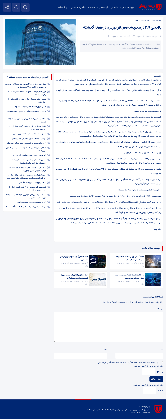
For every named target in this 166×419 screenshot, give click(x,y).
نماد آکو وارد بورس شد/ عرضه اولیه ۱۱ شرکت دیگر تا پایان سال (129, 258)
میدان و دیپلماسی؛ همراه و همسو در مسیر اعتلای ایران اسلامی (26, 149)
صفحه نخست (156, 20)
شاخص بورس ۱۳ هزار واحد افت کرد (32, 182)
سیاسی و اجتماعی (79, 7)
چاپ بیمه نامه (144, 406)
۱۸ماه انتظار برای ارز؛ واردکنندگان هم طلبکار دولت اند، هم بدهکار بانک (26, 128)
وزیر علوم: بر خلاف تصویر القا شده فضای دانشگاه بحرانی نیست (27, 93)
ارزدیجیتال (103, 7)
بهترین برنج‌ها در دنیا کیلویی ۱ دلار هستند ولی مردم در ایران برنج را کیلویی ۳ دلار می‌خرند (25, 85)
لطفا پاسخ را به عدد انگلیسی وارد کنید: (148, 366)
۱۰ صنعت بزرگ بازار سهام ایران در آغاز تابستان (74, 258)
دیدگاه (160, 308)
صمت (92, 7)
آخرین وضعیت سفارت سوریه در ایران (31, 202)
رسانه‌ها (63, 7)
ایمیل (104, 349)
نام (161, 349)
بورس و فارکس (128, 7)
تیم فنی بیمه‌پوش (135, 412)
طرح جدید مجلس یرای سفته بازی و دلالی (29, 133)
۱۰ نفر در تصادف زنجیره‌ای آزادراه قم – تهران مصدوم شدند (26, 112)
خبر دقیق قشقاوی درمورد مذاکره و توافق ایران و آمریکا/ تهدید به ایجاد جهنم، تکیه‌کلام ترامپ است (26, 176)
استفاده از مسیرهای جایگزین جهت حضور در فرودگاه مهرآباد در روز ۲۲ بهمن (25, 196)
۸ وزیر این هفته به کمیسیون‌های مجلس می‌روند (26, 143)
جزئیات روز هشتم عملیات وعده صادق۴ (30, 106)
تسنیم (139, 36)
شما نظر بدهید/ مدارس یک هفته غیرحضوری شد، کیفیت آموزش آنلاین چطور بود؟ (26, 169)
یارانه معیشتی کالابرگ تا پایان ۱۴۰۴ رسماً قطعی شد (26, 206)
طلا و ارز (115, 7)
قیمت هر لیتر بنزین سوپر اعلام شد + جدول (29, 155)
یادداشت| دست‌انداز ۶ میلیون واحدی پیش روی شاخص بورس (129, 276)
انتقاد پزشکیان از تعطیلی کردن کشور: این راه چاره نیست (27, 120)
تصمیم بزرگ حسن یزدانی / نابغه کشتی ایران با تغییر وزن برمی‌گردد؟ (27, 188)
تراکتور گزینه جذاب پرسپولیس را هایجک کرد (28, 138)
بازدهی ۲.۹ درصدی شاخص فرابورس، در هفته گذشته (122, 27)
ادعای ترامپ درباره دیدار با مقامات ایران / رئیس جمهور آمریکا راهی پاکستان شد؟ (27, 161)
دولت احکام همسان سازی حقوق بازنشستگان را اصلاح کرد (27, 100)
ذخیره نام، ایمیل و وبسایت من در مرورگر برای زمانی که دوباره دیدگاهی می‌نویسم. (129, 362)
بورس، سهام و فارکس (142, 20)
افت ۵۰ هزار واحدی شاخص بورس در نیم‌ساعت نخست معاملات (74, 276)
